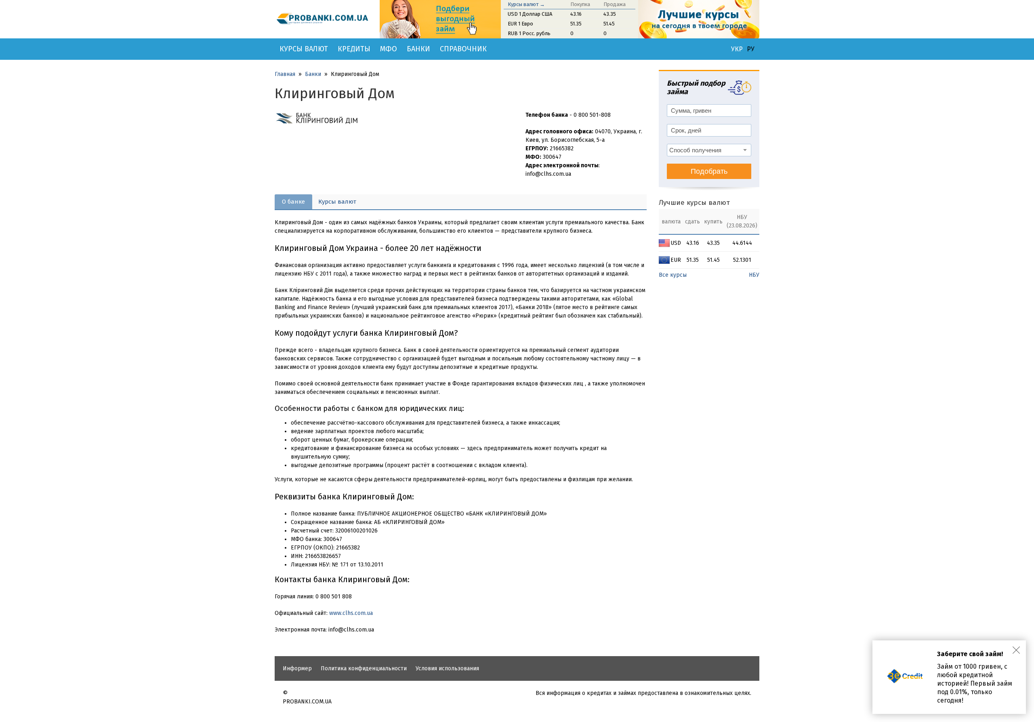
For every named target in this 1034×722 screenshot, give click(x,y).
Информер (297, 668)
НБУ (754, 275)
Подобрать (709, 171)
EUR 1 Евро (520, 24)
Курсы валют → (526, 4)
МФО (388, 48)
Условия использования (447, 668)
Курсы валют (304, 48)
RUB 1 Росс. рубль (529, 33)
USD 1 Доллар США (530, 14)
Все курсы (673, 275)
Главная (285, 74)
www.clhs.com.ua (351, 613)
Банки (418, 48)
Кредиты (354, 48)
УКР (737, 49)
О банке (293, 201)
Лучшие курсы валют (694, 202)
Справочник (463, 48)
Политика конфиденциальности (364, 668)
